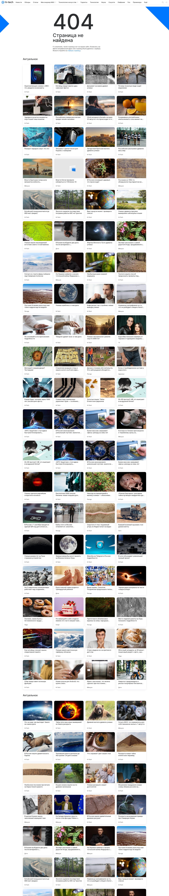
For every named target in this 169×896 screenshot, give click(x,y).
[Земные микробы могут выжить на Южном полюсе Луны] (69, 549)
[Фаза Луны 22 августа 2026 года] (37, 737)
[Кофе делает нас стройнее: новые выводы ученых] (100, 298)
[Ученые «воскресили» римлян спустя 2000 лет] (100, 330)
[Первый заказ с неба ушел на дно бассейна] (69, 706)
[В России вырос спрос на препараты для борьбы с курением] (37, 768)
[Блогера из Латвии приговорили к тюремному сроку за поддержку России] (131, 424)
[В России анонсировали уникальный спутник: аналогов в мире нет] (69, 424)
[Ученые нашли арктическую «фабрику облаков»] (69, 643)
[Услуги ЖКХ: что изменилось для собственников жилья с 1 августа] (131, 841)
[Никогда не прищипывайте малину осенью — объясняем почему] (100, 486)
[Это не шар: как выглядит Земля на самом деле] (37, 841)
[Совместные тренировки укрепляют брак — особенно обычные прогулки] (69, 392)
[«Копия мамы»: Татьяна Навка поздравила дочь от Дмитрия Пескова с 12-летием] (69, 768)
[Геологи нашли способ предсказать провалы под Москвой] (131, 267)
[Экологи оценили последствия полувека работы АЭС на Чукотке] (69, 204)
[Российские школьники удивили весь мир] (131, 142)
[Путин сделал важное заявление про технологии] (131, 737)
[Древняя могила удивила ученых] (100, 841)
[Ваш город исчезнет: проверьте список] (100, 204)
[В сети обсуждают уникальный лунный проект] (131, 549)
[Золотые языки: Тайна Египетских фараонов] (100, 392)
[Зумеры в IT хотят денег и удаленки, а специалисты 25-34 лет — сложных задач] (100, 800)
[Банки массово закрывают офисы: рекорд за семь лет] (100, 424)
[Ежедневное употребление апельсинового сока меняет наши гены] (131, 110)
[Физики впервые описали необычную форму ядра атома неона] (131, 768)
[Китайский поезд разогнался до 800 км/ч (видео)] (37, 204)
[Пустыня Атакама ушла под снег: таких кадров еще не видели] (37, 298)
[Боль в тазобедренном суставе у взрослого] (131, 361)
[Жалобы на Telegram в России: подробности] (100, 549)
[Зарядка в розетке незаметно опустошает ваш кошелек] (37, 110)
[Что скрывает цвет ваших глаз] (100, 872)
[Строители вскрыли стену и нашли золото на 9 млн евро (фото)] (69, 361)
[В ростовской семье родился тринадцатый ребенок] (69, 580)
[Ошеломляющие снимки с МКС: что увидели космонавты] (37, 79)
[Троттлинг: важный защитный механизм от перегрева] (37, 800)
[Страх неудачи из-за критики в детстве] (100, 643)
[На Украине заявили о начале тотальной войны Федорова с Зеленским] (69, 267)
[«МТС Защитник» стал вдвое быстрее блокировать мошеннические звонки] (37, 424)
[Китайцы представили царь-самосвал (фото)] (69, 79)
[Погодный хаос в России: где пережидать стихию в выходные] (100, 768)
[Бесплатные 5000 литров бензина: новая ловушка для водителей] (69, 486)
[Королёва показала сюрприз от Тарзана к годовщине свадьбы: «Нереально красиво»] (131, 330)
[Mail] (3, 2)
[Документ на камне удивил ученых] (100, 79)
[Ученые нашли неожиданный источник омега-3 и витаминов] (37, 236)
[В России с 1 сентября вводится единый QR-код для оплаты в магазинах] (37, 518)
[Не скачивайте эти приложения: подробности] (37, 330)
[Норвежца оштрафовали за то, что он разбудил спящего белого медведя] (131, 298)
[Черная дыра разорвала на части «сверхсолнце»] (131, 580)
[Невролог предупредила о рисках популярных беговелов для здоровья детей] (131, 674)
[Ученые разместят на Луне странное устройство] (37, 549)
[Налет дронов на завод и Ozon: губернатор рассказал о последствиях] (100, 706)
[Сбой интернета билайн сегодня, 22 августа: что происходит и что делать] (100, 110)
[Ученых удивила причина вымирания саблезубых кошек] (131, 204)
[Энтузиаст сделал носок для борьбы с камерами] (69, 142)
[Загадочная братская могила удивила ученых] (100, 142)
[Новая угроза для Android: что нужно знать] (69, 674)
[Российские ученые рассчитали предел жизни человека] (69, 110)
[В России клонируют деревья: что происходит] (100, 173)
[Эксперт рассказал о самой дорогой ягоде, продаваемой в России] (131, 236)
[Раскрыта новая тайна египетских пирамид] (131, 872)
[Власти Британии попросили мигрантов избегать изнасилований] (37, 173)
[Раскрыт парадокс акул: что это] (37, 142)
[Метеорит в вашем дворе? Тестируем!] (37, 361)
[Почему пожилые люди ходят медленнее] (131, 79)
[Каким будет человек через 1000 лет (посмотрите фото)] (37, 392)
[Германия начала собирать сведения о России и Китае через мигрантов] (69, 800)
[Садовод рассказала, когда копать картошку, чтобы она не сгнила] (131, 800)
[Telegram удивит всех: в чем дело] (69, 330)
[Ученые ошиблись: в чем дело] (69, 298)
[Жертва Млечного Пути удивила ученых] (100, 236)
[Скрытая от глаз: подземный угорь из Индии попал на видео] (100, 518)
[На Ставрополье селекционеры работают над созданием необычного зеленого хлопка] (37, 580)
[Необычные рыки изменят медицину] (100, 267)
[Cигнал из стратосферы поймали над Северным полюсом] (37, 267)
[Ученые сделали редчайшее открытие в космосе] (37, 486)
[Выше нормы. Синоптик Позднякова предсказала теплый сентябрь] (100, 580)
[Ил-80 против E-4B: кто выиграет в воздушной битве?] (131, 392)
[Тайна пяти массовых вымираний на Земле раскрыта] (69, 841)
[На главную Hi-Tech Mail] (8, 2)
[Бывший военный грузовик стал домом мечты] (131, 518)
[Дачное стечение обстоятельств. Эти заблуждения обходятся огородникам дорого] (100, 361)
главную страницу (73, 51)
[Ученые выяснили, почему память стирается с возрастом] (69, 737)
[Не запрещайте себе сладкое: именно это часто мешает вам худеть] (69, 612)
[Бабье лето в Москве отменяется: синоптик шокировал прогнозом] (69, 518)
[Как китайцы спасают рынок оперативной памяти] (37, 643)
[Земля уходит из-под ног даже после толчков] (37, 706)
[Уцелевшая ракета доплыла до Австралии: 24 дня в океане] (69, 872)
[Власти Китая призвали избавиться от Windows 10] (69, 173)
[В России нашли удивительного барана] (37, 872)
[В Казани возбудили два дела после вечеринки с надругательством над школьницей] (69, 236)
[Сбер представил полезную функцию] (37, 674)
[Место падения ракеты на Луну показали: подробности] (131, 612)
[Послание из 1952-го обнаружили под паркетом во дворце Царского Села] (131, 173)
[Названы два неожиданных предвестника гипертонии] (100, 737)
